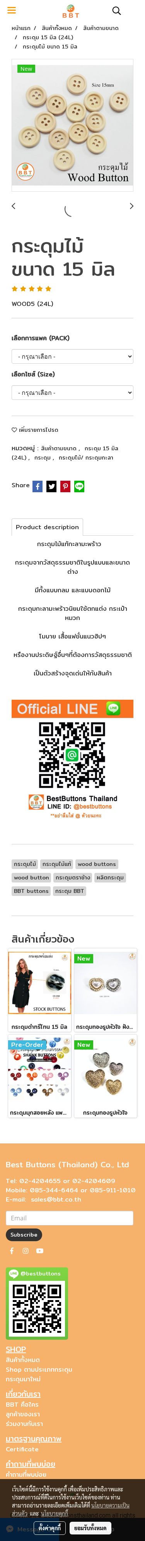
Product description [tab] (47, 527)
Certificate (22, 1449)
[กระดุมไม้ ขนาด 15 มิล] (72, 125)
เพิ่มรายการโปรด (37, 430)
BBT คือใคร (22, 1404)
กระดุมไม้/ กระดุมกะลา (86, 457)
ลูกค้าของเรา (23, 1414)
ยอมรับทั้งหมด (90, 1527)
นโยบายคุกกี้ (54, 1513)
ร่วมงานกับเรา (24, 1424)
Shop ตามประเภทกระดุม (39, 1369)
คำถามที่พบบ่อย (26, 1474)
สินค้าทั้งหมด (23, 1360)
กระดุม (43, 457)
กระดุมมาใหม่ (23, 1379)
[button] (114, 11)
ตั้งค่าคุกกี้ (50, 1527)
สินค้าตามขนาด (59, 448)
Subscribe (24, 1234)
